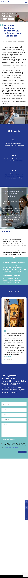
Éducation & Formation (20, 41)
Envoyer (22, 452)
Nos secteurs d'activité (10, 41)
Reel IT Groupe (5, 2)
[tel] (26, 504)
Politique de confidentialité (11, 447)
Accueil (2, 41)
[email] (26, 501)
